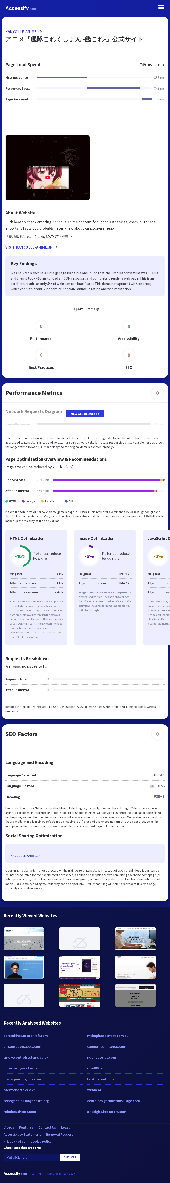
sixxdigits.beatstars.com (106, 1111)
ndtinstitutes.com (101, 1057)
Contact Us (47, 1127)
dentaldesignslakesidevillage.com (113, 1100)
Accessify (21, 8)
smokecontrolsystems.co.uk (26, 1057)
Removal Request (59, 1134)
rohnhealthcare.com (20, 1111)
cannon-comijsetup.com (106, 1046)
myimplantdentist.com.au (108, 1035)
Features (26, 1127)
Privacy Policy (14, 1141)
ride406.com (96, 1068)
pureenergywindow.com (22, 1068)
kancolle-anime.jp (23, 31)
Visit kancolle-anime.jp (29, 247)
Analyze (70, 1157)
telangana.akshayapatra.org (26, 1100)
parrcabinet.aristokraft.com (26, 1035)
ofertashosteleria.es (19, 1090)
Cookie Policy (41, 1141)
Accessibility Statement (22, 1134)
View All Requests (85, 414)
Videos (9, 1127)
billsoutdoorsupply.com (22, 1046)
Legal (65, 1127)
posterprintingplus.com (22, 1079)
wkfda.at (94, 1090)
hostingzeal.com (100, 1079)
